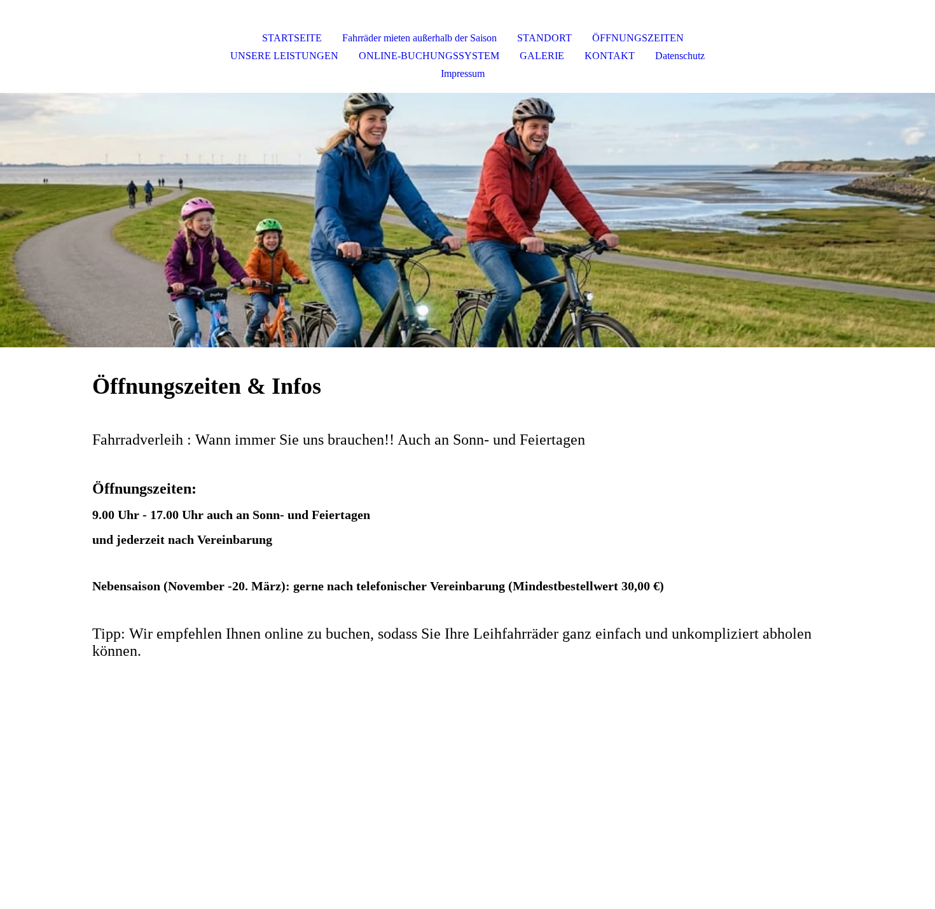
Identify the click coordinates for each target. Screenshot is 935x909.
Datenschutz (680, 55)
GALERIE (542, 55)
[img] (467, 220)
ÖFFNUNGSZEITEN (638, 37)
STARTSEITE (292, 37)
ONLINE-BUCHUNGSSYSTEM (429, 55)
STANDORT (544, 37)
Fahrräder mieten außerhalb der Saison (419, 37)
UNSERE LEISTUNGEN (284, 55)
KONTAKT (610, 55)
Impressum (463, 73)
